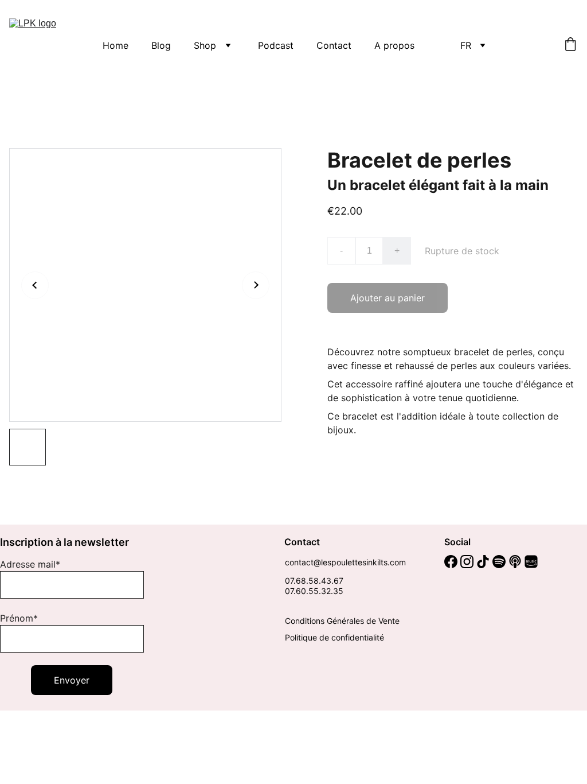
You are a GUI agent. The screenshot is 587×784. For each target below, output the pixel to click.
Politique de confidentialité (334, 637)
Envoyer (71, 680)
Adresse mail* (30, 564)
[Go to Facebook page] (450, 561)
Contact (333, 45)
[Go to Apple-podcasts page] (515, 561)
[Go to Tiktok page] (483, 561)
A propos (394, 45)
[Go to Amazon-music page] (531, 561)
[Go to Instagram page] (466, 561)
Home (115, 45)
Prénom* (19, 618)
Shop (205, 45)
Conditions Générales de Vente (342, 621)
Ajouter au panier (387, 298)
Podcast (276, 45)
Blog (161, 45)
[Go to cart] (570, 45)
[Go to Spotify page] (499, 561)
